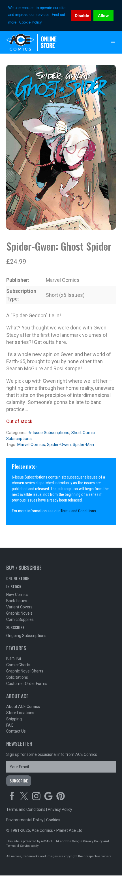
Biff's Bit (13, 659)
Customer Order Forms (26, 683)
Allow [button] (103, 15)
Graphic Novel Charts (24, 671)
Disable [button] (82, 15)
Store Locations (20, 712)
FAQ (10, 725)
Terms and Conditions (78, 511)
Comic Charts (18, 665)
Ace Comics (49, 42)
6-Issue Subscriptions (49, 432)
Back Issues (16, 600)
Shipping (14, 719)
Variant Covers (19, 607)
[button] (113, 41)
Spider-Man (83, 444)
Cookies (53, 820)
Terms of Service (18, 846)
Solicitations (17, 677)
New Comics (17, 594)
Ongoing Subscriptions (26, 635)
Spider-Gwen (59, 444)
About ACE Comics (23, 706)
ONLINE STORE (17, 578)
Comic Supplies (20, 619)
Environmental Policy (25, 820)
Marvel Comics (31, 444)
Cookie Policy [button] (30, 22)
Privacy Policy (60, 809)
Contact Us (16, 731)
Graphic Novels (19, 613)
